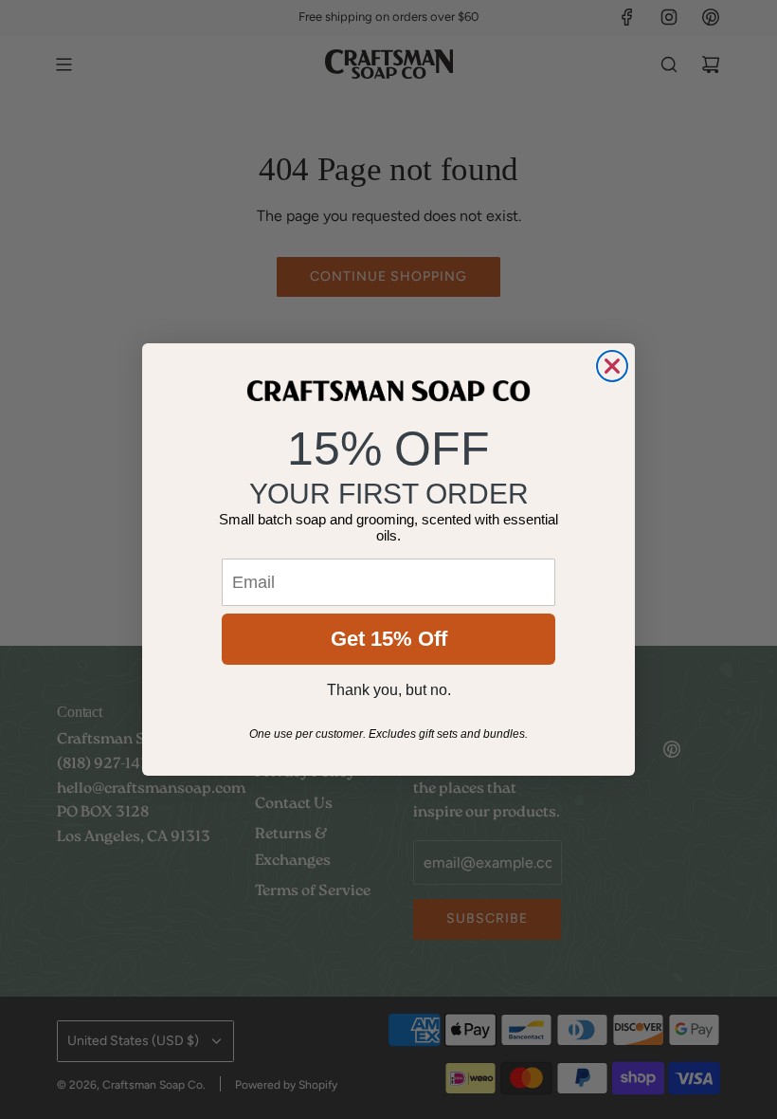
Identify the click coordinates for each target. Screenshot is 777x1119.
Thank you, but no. (389, 690)
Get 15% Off (389, 639)
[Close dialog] (612, 366)
